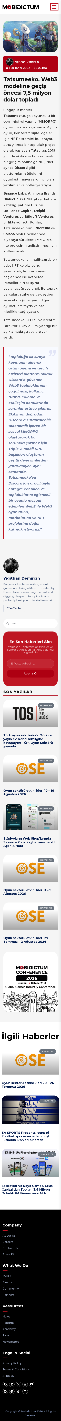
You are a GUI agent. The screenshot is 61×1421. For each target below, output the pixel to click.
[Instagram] (25, 1384)
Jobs (6, 1335)
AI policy (8, 1376)
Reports (8, 1322)
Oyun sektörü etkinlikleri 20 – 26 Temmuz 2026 (28, 1085)
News (6, 1316)
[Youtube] (31, 1384)
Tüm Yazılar (14, 608)
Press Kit (9, 1254)
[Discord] (25, 1391)
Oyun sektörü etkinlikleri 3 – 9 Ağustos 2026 (27, 892)
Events (7, 1282)
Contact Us (10, 1248)
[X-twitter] (18, 1384)
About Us (9, 1235)
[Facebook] (5, 1384)
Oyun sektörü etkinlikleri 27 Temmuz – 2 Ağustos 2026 (25, 940)
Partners (8, 1294)
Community (11, 1288)
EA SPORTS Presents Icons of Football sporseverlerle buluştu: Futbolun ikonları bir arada (27, 1136)
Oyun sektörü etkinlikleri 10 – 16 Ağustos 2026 (28, 792)
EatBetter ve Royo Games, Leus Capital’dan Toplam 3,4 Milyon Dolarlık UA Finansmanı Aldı (27, 1189)
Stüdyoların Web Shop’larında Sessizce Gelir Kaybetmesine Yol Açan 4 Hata (29, 842)
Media (7, 1276)
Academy (9, 1329)
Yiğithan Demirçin (21, 578)
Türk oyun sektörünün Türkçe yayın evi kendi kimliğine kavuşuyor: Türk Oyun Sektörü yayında (28, 741)
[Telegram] (5, 1391)
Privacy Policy (12, 1363)
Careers (8, 1242)
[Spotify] (12, 1391)
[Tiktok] (18, 1391)
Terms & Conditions (16, 1369)
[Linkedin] (12, 1384)
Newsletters (11, 1341)
